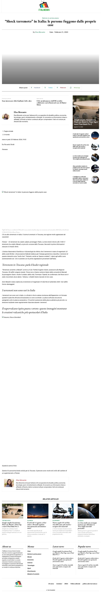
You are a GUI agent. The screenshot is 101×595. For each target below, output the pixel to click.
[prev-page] (92, 98)
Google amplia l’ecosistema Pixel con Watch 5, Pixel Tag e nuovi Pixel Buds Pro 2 (86, 122)
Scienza (30, 520)
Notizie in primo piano (50, 18)
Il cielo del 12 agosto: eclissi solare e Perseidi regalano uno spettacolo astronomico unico (81, 135)
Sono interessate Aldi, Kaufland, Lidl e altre (17, 101)
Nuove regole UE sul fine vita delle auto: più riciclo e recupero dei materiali (81, 146)
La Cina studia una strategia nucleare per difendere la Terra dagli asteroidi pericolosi (81, 157)
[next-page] (95, 98)
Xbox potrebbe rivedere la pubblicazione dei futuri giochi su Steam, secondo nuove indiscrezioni (81, 168)
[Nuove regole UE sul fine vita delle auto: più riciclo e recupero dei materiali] (95, 146)
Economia (55, 520)
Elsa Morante (40, 32)
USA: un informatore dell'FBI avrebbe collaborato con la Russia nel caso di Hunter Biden (51, 103)
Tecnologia (6, 520)
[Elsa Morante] (6, 116)
